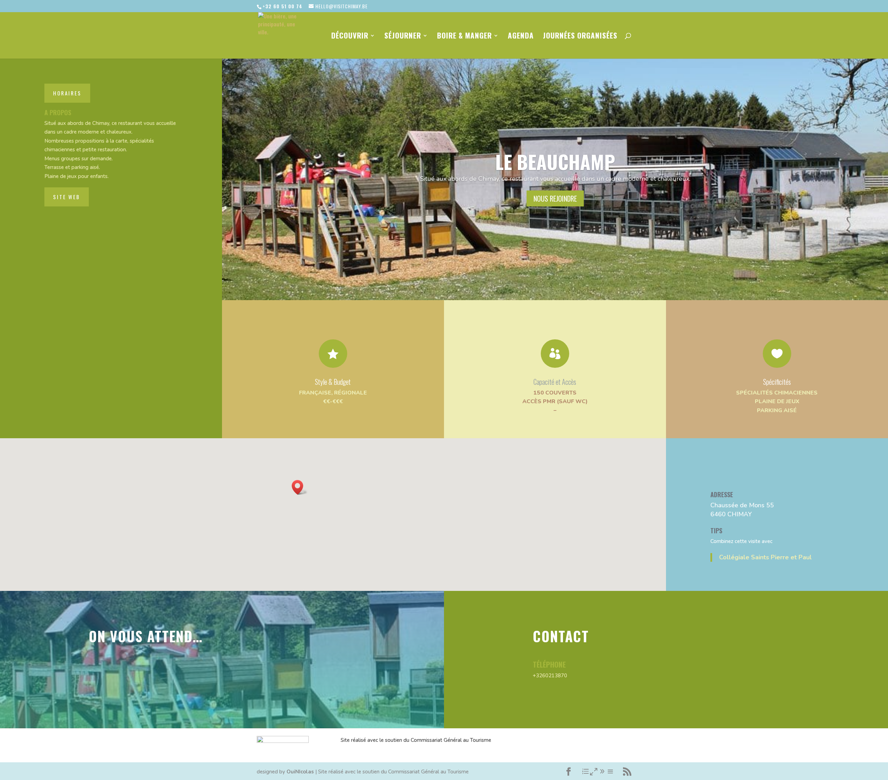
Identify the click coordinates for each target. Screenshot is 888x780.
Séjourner (402, 37)
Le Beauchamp (555, 161)
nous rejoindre (555, 198)
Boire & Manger (464, 37)
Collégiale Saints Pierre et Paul (765, 557)
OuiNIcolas (300, 771)
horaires (67, 93)
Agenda (521, 37)
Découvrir (349, 37)
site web (66, 197)
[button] (300, 487)
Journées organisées (580, 37)
